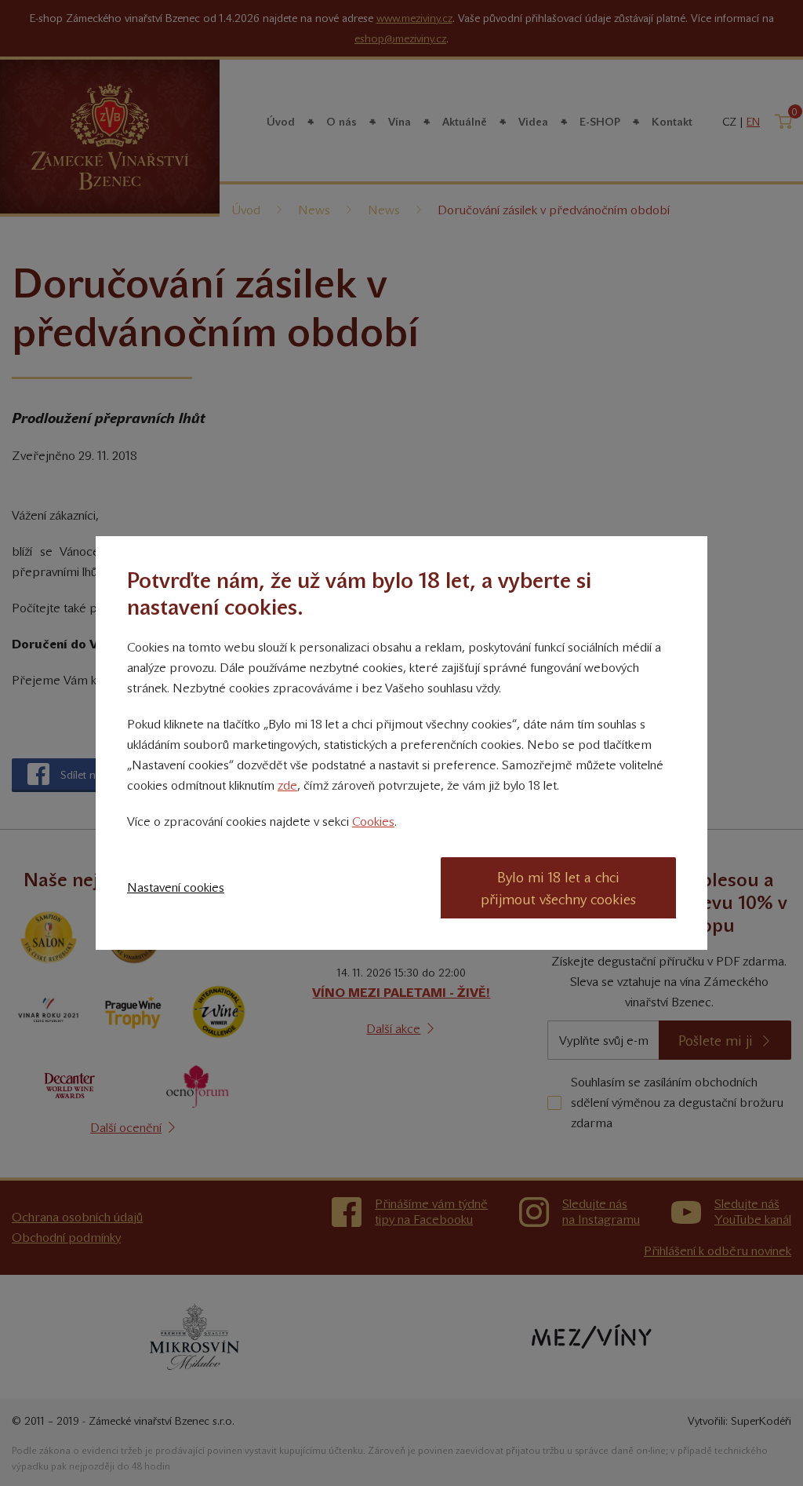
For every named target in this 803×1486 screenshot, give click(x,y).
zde (287, 785)
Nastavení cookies (175, 887)
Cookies (373, 821)
